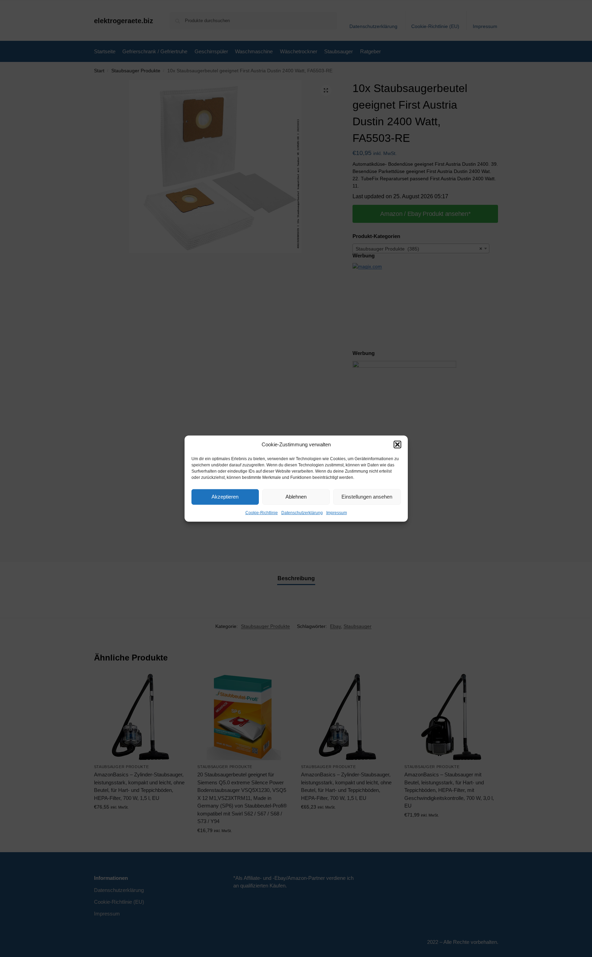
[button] (397, 444)
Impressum (336, 512)
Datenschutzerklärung (302, 512)
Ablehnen (296, 497)
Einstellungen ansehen (366, 497)
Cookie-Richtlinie (261, 512)
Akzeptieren (225, 497)
